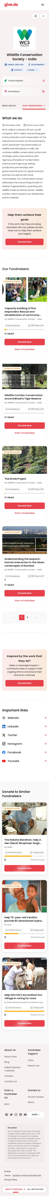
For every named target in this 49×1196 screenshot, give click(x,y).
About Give (10, 1056)
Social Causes (36, 1096)
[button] (14, 64)
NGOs (31, 1102)
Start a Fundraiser (25, 349)
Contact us (10, 1081)
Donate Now (24, 241)
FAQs (30, 1060)
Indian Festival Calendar (12, 1069)
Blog (6, 1062)
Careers (8, 1076)
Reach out (33, 1065)
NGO (6, 1104)
